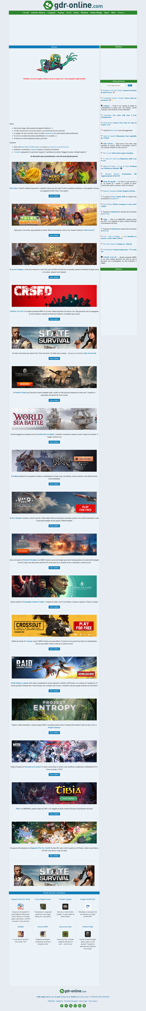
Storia (76, 13)
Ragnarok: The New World (112, 90)
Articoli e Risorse (38, 13)
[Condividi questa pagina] (84, 1007)
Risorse (62, 893)
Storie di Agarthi (109, 136)
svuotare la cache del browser (59, 147)
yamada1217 (114, 198)
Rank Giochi (113, 130)
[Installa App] (76, 1007)
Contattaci (17, 152)
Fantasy (61, 13)
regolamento (49, 133)
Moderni (84, 13)
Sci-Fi (69, 13)
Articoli (45, 893)
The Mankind (107, 250)
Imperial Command (109, 191)
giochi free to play (82, 997)
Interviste (52, 893)
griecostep (106, 214)
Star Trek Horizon (109, 244)
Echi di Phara (107, 204)
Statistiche (59, 1001)
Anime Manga (96, 13)
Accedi (25, 13)
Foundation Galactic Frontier (113, 98)
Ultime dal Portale (119, 81)
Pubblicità (118, 47)
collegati (33, 149)
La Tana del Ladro (109, 159)
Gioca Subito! (54, 196)
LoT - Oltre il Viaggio (111, 236)
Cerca (121, 13)
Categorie (52, 13)
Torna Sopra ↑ (93, 1001)
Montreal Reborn (112, 174)
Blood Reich (107, 123)
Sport (106, 13)
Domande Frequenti (71, 1001)
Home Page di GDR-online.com (31, 147)
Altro (113, 13)
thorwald (106, 231)
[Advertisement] (73, 29)
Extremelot (107, 115)
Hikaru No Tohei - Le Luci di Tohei (116, 166)
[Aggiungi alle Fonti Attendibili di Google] (80, 1007)
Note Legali (83, 1001)
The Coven (107, 153)
